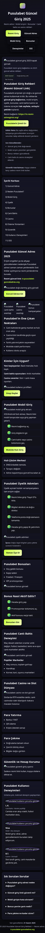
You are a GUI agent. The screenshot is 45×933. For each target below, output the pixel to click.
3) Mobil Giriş (11, 197)
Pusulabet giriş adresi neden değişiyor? (20, 884)
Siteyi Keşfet (12, 393)
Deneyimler (18, 48)
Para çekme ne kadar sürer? (21, 913)
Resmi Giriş (13, 33)
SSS (31, 48)
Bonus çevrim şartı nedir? (20, 906)
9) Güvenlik (10, 229)
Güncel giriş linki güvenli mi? (21, 892)
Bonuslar (30, 41)
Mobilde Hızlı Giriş (14, 450)
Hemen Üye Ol (13, 552)
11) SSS (8, 240)
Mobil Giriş (15, 41)
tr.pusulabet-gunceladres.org (22, 929)
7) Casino (9, 218)
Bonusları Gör (12, 622)
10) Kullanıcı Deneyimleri (16, 235)
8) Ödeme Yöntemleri (14, 224)
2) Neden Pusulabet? (14, 191)
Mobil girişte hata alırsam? (20, 899)
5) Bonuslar (10, 208)
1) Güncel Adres (12, 186)
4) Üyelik (9, 202)
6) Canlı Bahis (11, 213)
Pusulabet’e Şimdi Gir (16, 123)
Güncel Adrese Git (14, 294)
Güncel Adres (30, 33)
